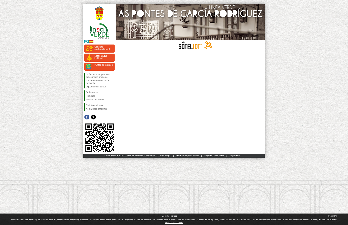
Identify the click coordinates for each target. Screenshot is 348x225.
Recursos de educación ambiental (97, 81)
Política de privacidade (187, 155)
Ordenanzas (92, 92)
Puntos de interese (103, 65)
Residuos (90, 96)
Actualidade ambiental (96, 109)
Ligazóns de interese (96, 86)
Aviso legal (165, 155)
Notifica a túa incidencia (100, 57)
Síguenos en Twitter (93, 117)
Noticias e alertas (94, 105)
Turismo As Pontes (95, 99)
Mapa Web (235, 155)
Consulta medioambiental (102, 48)
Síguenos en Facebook (86, 117)
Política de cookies (174, 222)
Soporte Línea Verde (214, 155)
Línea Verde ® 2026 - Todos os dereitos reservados (130, 155)
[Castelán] (91, 42)
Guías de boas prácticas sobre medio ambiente (98, 75)
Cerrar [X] (332, 216)
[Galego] (86, 42)
